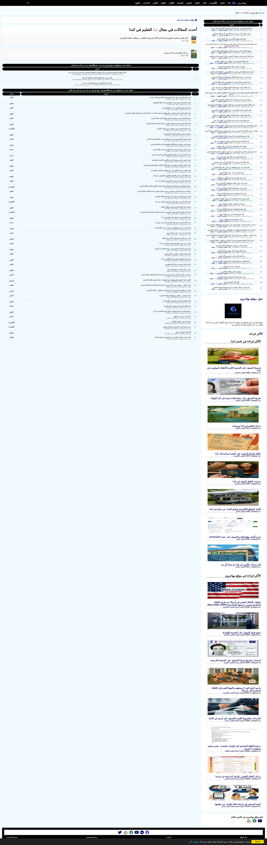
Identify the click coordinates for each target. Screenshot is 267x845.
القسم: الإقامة (222, 221)
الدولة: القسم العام (237, 806)
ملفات (213, 30)
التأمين (155, 3)
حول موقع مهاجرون (251, 298)
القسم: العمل (222, 30)
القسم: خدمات (222, 84)
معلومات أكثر (194, 842)
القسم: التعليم (221, 96)
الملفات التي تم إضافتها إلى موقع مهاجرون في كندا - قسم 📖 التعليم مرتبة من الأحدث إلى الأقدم (100, 65)
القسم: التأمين (222, 179)
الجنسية (180, 3)
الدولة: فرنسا (239, 662)
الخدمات (146, 3)
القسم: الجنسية (222, 231)
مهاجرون (242, 3)
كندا (229, 3)
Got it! (257, 842)
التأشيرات (213, 3)
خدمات (11, 149)
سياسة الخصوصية (91, 837)
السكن (189, 3)
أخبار (204, 3)
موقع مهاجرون (254, 13)
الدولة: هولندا (239, 635)
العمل (222, 3)
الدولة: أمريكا (239, 607)
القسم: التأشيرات (221, 63)
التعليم (163, 3)
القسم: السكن (223, 35)
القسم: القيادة (223, 200)
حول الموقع (243, 837)
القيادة (197, 3)
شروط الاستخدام (12, 837)
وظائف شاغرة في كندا (186, 20)
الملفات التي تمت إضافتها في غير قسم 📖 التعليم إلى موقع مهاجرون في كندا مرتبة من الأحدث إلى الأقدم (101, 90)
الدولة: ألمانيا (239, 720)
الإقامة (171, 3)
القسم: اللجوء (222, 40)
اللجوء (137, 3)
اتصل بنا (168, 837)
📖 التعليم (238, 13)
